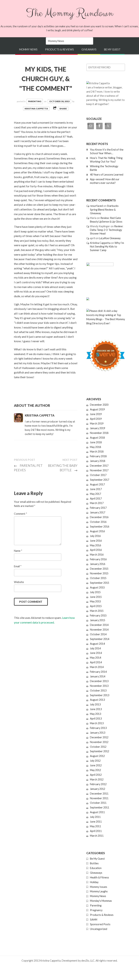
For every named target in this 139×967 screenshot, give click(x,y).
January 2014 (97, 676)
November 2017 (99, 470)
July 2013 (95, 704)
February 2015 (98, 615)
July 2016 (95, 535)
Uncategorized (98, 928)
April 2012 (96, 774)
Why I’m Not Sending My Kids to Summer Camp (107, 246)
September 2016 (99, 526)
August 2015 (97, 587)
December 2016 (99, 517)
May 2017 (95, 493)
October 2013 (98, 690)
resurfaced (96, 205)
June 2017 (96, 489)
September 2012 (99, 751)
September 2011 (99, 807)
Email (18, 566)
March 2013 (97, 723)
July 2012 (95, 760)
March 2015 (97, 610)
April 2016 (96, 549)
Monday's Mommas (101, 900)
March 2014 (97, 667)
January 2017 (97, 512)
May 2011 (95, 826)
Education (96, 868)
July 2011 (95, 816)
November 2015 (99, 573)
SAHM (93, 919)
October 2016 (98, 521)
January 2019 (97, 428)
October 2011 (98, 802)
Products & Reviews (59, 49)
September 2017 (99, 479)
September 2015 (99, 582)
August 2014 (97, 643)
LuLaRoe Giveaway (110, 238)
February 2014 (98, 671)
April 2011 (96, 830)
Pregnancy (96, 910)
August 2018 (97, 437)
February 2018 (98, 456)
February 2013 (98, 727)
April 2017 (96, 498)
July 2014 (95, 648)
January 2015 (97, 620)
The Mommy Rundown (69, 13)
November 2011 (99, 798)
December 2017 (99, 465)
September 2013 (99, 695)
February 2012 (98, 784)
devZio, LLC (87, 960)
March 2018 (97, 451)
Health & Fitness (99, 877)
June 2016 (96, 540)
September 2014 (99, 639)
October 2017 (98, 475)
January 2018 (97, 460)
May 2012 (95, 770)
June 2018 (96, 442)
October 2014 (98, 634)
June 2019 (96, 414)
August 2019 (97, 409)
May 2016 (95, 545)
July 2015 (95, 592)
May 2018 (95, 447)
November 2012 (99, 742)
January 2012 (97, 788)
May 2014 (95, 657)
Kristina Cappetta (36, 108)
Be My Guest (112, 49)
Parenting (34, 101)
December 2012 (99, 737)
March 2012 (97, 779)
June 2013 (96, 709)
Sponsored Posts (100, 924)
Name (18, 550)
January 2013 (97, 732)
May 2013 (95, 713)
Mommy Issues (98, 886)
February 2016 (98, 559)
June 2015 (96, 596)
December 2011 (99, 793)
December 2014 (99, 624)
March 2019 (97, 423)
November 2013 (99, 685)
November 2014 (99, 629)
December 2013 (99, 681)
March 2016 (97, 554)
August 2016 (97, 531)
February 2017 (98, 507)
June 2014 (96, 652)
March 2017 (97, 503)
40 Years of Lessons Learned (106, 174)
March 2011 (97, 835)
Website (19, 582)
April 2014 (96, 662)
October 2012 (98, 746)
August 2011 (97, 812)
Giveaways (88, 49)
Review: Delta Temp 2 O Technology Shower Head (106, 230)
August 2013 (97, 699)
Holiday (94, 882)
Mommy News (28, 49)
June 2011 (96, 821)
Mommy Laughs (99, 891)
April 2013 (96, 718)
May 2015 (95, 601)
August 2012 (97, 755)
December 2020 (99, 404)
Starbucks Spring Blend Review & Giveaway (104, 209)
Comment (20, 513)
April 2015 (96, 606)
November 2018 (99, 432)
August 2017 (97, 484)
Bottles (94, 863)
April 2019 (96, 418)
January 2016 (97, 563)
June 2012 (96, 765)
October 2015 (98, 578)
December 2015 (99, 568)
